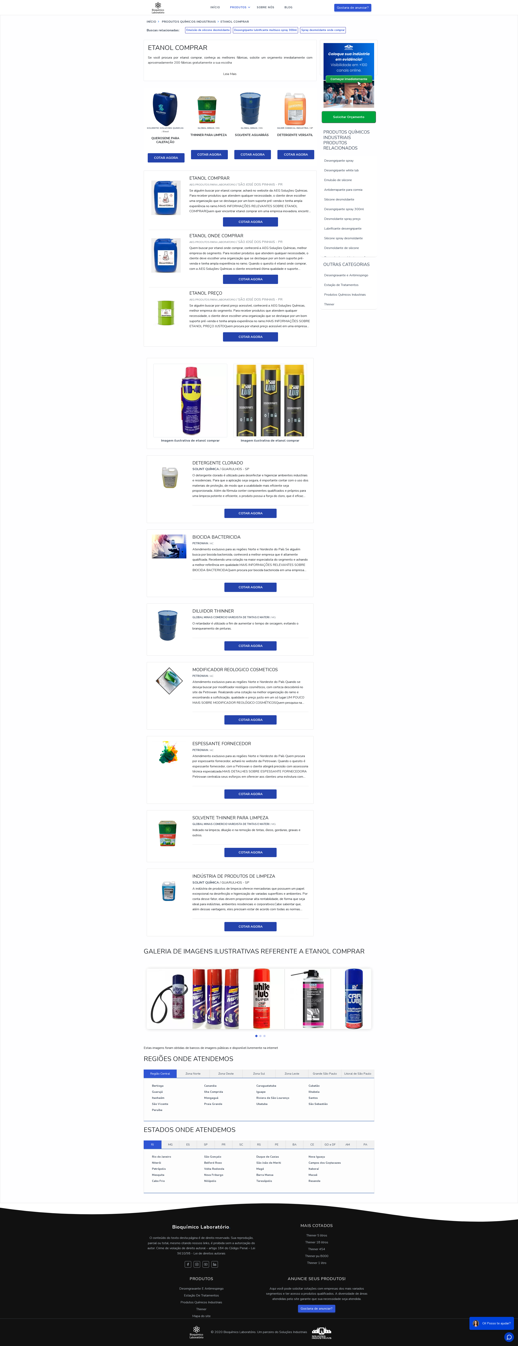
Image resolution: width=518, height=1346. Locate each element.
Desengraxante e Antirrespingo (346, 275)
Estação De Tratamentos (201, 1295)
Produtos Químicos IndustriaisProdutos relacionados (346, 140)
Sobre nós (265, 7)
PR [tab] (223, 1144)
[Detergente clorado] (169, 477)
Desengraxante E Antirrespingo (201, 1288)
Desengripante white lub (341, 170)
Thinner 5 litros (316, 1235)
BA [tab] (294, 1144)
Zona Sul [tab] (259, 1074)
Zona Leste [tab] (292, 1074)
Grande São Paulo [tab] (325, 1074)
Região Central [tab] (160, 1074)
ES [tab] (188, 1144)
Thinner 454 (316, 1249)
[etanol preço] (166, 312)
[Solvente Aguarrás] (252, 108)
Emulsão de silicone (338, 180)
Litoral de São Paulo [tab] (357, 1074)
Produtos (238, 7)
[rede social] (188, 1264)
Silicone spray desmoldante (343, 238)
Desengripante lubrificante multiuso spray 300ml (265, 30)
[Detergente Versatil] (295, 108)
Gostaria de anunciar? (353, 7)
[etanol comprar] (166, 197)
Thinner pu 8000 (316, 1256)
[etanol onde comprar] (166, 255)
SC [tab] (241, 1144)
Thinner (329, 304)
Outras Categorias (346, 265)
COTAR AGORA (166, 158)
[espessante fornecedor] (169, 752)
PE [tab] (276, 1144)
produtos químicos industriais (188, 22)
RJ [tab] (152, 1144)
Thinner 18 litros (316, 1242)
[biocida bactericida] (169, 546)
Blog (288, 7)
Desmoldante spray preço (342, 219)
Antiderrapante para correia (343, 190)
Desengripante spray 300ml (344, 209)
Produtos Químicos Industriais (345, 294)
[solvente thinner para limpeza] (169, 832)
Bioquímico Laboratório (201, 1227)
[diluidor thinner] (169, 625)
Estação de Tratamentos (341, 285)
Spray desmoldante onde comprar (323, 30)
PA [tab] (365, 1144)
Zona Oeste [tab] (226, 1074)
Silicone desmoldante (339, 199)
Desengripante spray (338, 160)
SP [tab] (206, 1144)
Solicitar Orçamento (348, 117)
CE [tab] (312, 1144)
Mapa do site (201, 1316)
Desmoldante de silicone (341, 248)
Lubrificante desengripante (343, 228)
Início (215, 7)
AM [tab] (347, 1144)
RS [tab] (259, 1144)
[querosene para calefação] (165, 108)
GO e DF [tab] (330, 1144)
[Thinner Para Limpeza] (208, 108)
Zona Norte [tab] (193, 1074)
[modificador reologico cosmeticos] (169, 680)
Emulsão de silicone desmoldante (208, 30)
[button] (255, 1035)
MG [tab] (170, 1144)
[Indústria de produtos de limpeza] (169, 891)
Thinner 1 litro (316, 1263)
